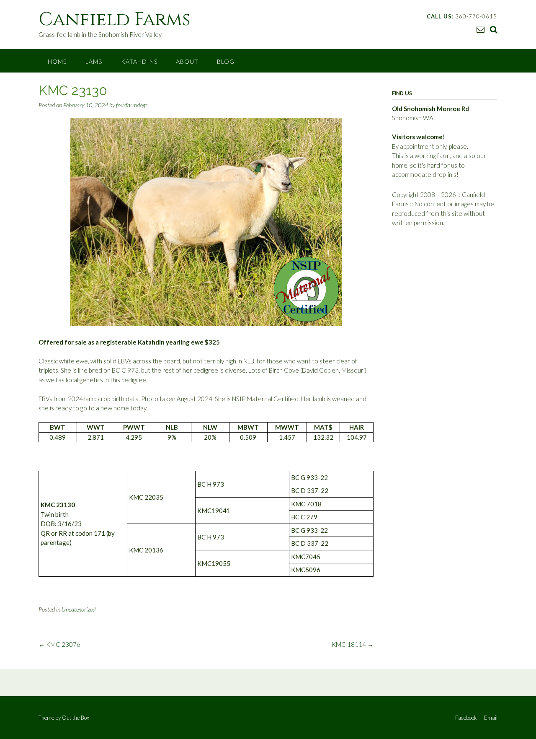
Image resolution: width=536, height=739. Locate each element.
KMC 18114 (353, 644)
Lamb (94, 61)
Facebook (466, 718)
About (187, 61)
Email (490, 718)
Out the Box (75, 717)
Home (57, 61)
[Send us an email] (480, 29)
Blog (225, 61)
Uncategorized (78, 609)
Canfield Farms (115, 19)
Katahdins (139, 61)
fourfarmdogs (132, 105)
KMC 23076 (59, 644)
